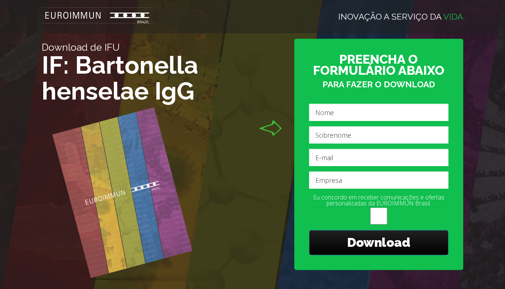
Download (378, 242)
